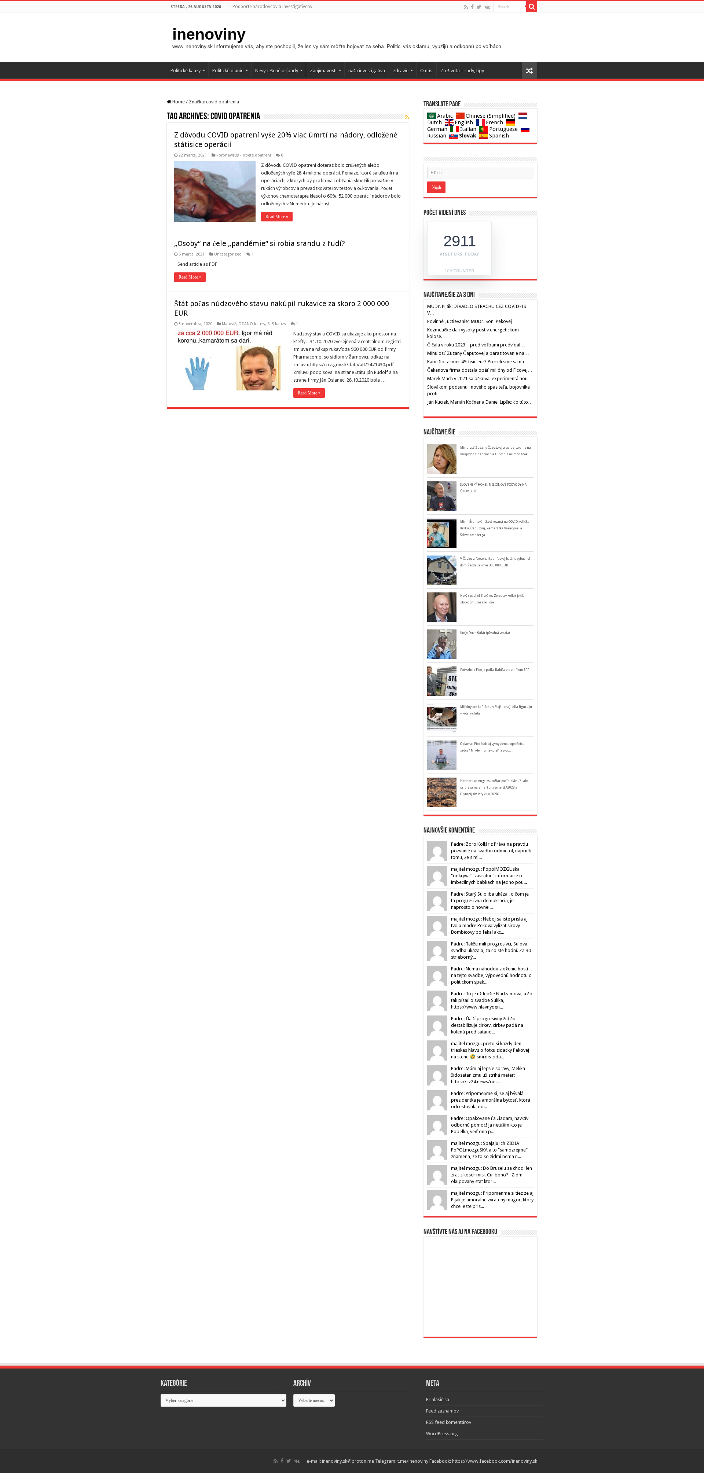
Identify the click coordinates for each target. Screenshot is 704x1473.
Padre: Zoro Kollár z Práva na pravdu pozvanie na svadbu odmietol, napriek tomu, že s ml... (491, 850)
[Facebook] (472, 7)
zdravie (400, 70)
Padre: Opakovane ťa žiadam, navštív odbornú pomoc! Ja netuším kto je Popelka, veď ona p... (489, 1125)
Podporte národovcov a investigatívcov (272, 6)
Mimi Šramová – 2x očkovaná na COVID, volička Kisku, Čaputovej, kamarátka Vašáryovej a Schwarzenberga (494, 528)
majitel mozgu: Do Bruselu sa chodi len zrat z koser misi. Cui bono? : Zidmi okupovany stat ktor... (491, 1174)
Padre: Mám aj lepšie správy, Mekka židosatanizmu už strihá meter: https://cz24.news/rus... (488, 1075)
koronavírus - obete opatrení (243, 155)
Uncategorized (228, 254)
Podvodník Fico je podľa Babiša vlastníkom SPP (494, 670)
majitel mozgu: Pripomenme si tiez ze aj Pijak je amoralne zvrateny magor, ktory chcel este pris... (492, 1199)
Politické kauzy (185, 70)
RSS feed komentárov (448, 1422)
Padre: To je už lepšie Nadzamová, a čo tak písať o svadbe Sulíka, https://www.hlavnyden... (491, 1000)
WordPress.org (442, 1433)
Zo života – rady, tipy (462, 70)
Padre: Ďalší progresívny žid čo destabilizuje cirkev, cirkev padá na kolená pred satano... (487, 1025)
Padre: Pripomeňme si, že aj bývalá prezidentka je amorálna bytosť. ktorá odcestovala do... (490, 1100)
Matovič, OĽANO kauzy (243, 324)
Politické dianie (227, 70)
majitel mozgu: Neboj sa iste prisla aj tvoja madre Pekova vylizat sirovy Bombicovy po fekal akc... (489, 925)
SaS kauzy (276, 324)
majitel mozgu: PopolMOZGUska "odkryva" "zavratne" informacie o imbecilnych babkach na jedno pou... (489, 875)
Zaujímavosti (323, 70)
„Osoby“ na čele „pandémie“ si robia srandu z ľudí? (259, 243)
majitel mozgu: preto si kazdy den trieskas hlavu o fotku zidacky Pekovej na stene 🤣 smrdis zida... (490, 1050)
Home (178, 101)
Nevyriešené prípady (276, 70)
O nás (426, 70)
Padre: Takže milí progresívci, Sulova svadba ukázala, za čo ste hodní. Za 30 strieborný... (491, 950)
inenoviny (209, 34)
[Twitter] (479, 7)
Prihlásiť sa (437, 1399)
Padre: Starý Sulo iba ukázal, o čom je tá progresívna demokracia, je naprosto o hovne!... (490, 900)
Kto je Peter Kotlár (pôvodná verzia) (485, 633)
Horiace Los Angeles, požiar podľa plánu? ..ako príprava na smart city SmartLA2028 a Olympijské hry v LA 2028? (494, 787)
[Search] (531, 6)
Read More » (276, 216)
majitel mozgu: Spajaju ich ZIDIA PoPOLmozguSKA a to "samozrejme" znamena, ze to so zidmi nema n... (489, 1149)
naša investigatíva (366, 70)
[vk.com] (487, 7)
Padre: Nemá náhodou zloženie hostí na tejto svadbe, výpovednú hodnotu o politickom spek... (491, 975)
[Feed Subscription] (407, 117)
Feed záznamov (442, 1411)
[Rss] (466, 7)
